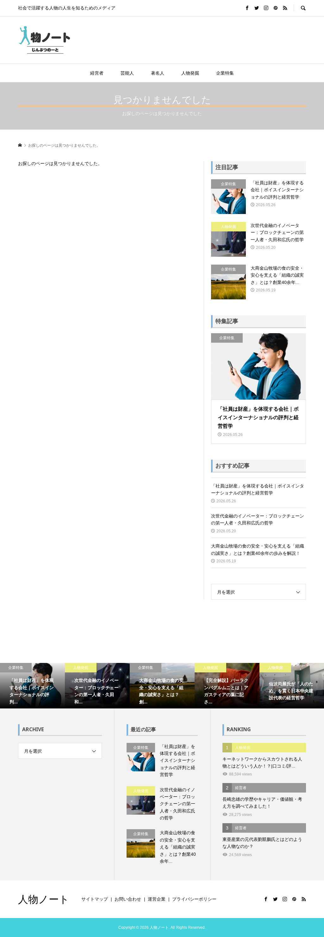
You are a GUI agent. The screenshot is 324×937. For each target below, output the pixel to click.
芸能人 (127, 73)
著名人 (157, 73)
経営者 (96, 73)
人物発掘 (190, 73)
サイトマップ (94, 899)
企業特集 (225, 73)
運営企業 (156, 899)
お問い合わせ (128, 899)
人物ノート (43, 899)
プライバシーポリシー (194, 899)
